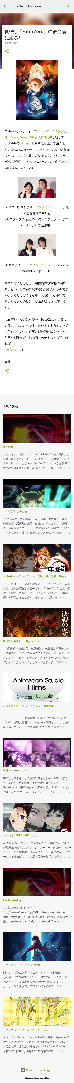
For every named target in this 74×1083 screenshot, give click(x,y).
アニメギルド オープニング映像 (22, 965)
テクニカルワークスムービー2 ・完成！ (26, 1029)
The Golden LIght (13, 900)
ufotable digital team (26, 6)
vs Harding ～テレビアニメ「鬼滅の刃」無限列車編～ (35, 576)
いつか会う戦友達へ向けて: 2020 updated (28, 706)
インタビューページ (49, 207)
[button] (7, 51)
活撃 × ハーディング (15, 770)
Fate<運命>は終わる (15, 511)
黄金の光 (8, 446)
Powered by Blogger (39, 1070)
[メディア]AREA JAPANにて (20, 835)
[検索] (68, 6)
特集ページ (14, 350)
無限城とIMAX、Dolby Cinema (21, 641)
